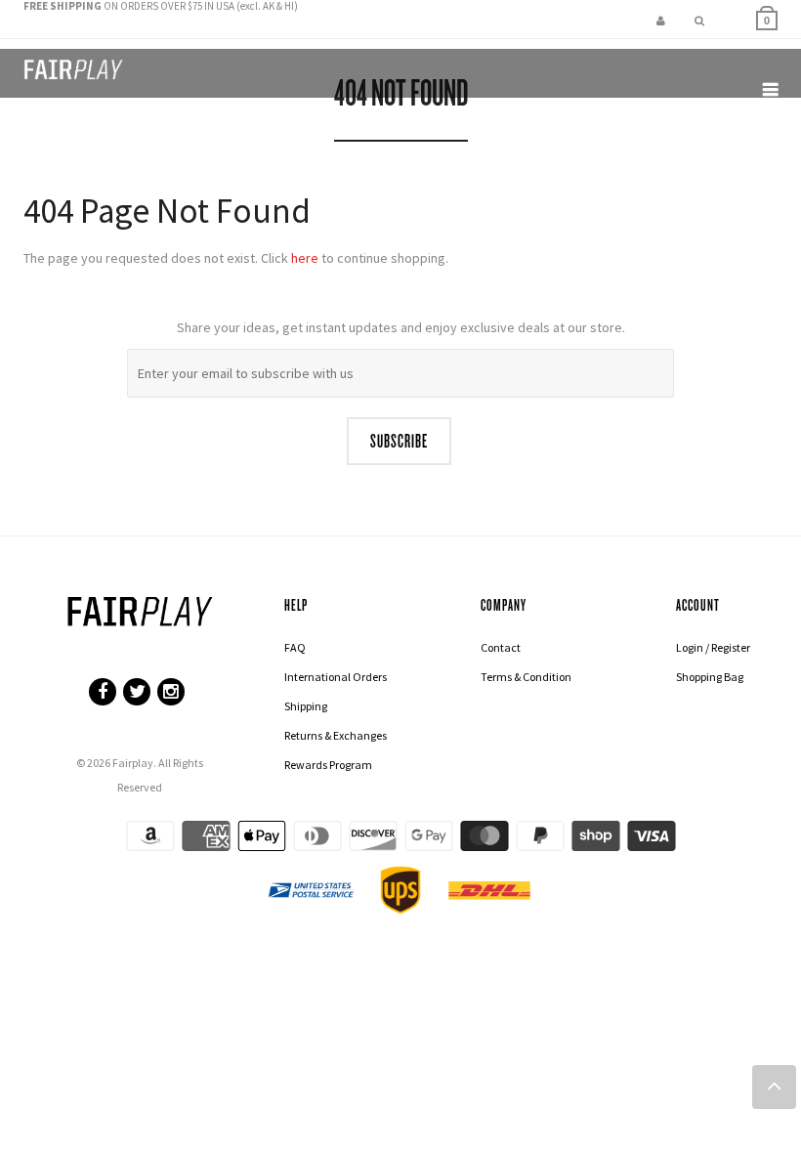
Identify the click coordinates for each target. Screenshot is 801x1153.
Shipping (305, 706)
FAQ (295, 647)
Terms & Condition (526, 676)
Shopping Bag (709, 676)
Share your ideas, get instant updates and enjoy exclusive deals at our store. (401, 327)
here (304, 258)
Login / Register (713, 647)
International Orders (335, 676)
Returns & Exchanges (335, 735)
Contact (501, 647)
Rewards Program (328, 764)
